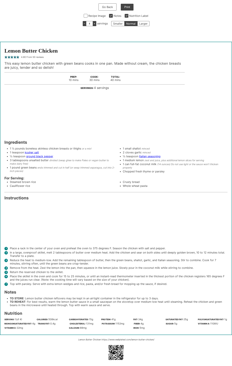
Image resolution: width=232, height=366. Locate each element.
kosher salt (32, 152)
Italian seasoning (149, 156)
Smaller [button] (118, 23)
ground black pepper (39, 156)
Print (127, 7)
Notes (117, 15)
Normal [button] (131, 23)
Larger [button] (143, 23)
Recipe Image (97, 15)
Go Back (107, 7)
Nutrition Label (138, 15)
